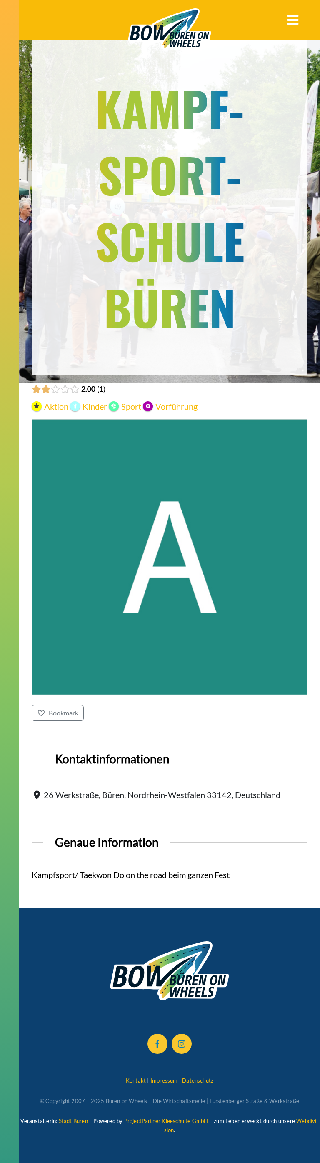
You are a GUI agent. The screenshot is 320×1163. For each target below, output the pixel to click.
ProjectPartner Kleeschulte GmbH (166, 1121)
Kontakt (136, 1080)
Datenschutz (197, 1080)
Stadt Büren (73, 1121)
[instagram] (182, 1044)
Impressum (164, 1080)
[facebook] (158, 1044)
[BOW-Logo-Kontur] (169, 13)
